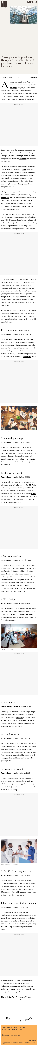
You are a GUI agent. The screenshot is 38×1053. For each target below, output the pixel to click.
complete (19, 717)
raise (19, 82)
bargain (5, 282)
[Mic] (4, 4)
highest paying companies (10, 986)
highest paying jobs (22, 983)
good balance (12, 989)
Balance (4, 462)
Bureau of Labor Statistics (26, 485)
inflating (4, 591)
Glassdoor (22, 159)
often (7, 746)
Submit (32, 1040)
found (24, 169)
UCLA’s (5, 927)
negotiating (5, 197)
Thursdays (26, 282)
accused (30, 588)
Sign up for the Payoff (9, 997)
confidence (14, 226)
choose (20, 787)
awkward (22, 99)
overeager (13, 88)
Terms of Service (27, 1042)
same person (10, 453)
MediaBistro (27, 356)
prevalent (8, 758)
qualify (33, 493)
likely (20, 892)
